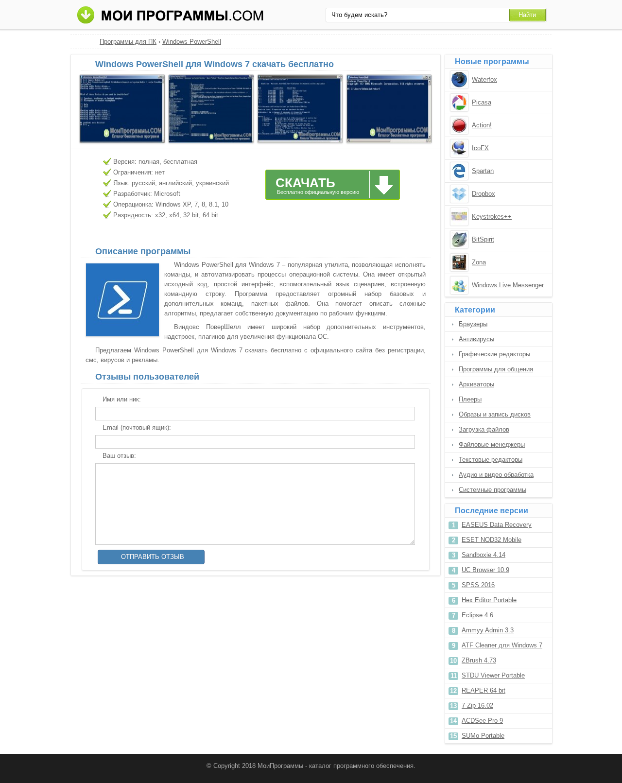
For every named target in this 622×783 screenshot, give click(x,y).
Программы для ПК (128, 41)
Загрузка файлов (484, 429)
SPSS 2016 (478, 585)
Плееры (470, 399)
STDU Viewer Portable (493, 675)
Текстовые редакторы (490, 459)
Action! (482, 125)
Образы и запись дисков (495, 414)
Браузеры (473, 324)
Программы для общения (496, 369)
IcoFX (480, 148)
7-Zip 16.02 (477, 705)
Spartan (483, 170)
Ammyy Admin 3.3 (488, 630)
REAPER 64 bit (483, 690)
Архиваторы (476, 384)
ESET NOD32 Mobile (491, 539)
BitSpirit (483, 239)
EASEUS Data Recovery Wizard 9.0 (497, 526)
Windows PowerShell (191, 41)
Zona (479, 262)
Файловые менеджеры (492, 444)
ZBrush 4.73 (479, 660)
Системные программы (492, 489)
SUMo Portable (483, 735)
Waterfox (484, 79)
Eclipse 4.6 (477, 615)
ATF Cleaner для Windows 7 (502, 645)
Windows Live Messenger (508, 285)
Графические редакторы (494, 354)
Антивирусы (476, 339)
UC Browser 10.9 (485, 570)
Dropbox (483, 193)
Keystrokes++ (492, 216)
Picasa (481, 102)
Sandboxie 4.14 (483, 554)
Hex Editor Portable (489, 600)
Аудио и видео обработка (496, 474)
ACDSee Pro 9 (482, 720)
